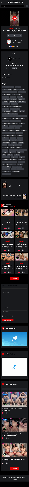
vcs (3, 164)
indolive (17, 130)
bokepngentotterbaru (15, 108)
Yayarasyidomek (16, 171)
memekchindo (5, 147)
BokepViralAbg (5, 120)
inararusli (11, 128)
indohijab (11, 130)
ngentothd (5, 152)
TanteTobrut (13, 161)
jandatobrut (20, 137)
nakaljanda (19, 147)
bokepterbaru (16, 116)
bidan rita (16, 89)
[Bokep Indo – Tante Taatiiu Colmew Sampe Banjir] (14, 399)
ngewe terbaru (12, 152)
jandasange (13, 137)
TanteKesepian (6, 161)
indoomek (5, 132)
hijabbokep (5, 125)
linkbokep (20, 140)
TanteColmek (21, 159)
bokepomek (15, 111)
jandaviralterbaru (12, 140)
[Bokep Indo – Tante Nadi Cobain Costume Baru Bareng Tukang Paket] (7, 234)
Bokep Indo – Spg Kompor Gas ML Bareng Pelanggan (7, 266)
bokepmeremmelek (17, 106)
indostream (11, 132)
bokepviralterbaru (6, 123)
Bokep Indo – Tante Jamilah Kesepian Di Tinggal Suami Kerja (21, 244)
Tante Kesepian (13, 159)
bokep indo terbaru (6, 94)
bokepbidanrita (6, 99)
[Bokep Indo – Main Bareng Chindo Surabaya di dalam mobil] (14, 425)
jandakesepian (6, 135)
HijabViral (5, 128)
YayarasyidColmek (6, 171)
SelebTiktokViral (6, 157)
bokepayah (20, 96)
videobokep (20, 164)
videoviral (14, 169)
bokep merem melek (17, 94)
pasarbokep (10, 154)
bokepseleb (22, 111)
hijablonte (12, 125)
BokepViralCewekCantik (15, 120)
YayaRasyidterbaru (6, 173)
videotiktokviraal (6, 169)
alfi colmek (11, 87)
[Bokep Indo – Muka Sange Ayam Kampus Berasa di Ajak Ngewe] (21, 257)
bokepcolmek (21, 99)
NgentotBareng (13, 149)
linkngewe (14, 142)
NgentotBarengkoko (22, 149)
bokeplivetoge (14, 104)
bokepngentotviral (6, 111)
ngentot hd (5, 149)
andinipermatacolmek (7, 89)
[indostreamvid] (9, 41)
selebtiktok (17, 154)
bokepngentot (5, 108)
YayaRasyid (20, 169)
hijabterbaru (18, 125)
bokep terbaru (5, 96)
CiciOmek (22, 123)
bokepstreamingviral (7, 116)
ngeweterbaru (20, 152)
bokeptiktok (23, 116)
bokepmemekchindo (7, 106)
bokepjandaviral (22, 101)
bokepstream (14, 113)
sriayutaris (22, 157)
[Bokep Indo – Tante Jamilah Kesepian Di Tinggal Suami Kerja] (21, 234)
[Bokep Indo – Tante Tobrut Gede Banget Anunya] (21, 212)
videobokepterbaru (6, 166)
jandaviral (5, 140)
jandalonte (13, 135)
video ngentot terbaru (11, 164)
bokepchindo (13, 99)
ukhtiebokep (21, 161)
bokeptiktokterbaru (6, 118)
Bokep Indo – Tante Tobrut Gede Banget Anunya (21, 222)
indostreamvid (19, 132)
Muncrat (12, 147)
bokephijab (5, 101)
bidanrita (22, 89)
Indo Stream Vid (15, 2)
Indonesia (11, 28)
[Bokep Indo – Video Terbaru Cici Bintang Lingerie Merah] (14, 450)
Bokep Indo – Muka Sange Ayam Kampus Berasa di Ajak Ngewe (22, 266)
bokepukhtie (15, 118)
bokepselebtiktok (6, 113)
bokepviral (22, 118)
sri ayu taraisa (14, 157)
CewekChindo (14, 123)
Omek (4, 154)
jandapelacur (5, 137)
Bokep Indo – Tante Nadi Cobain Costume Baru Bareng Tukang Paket (7, 244)
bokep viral (13, 96)
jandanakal (20, 135)
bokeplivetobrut (6, 104)
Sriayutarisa (5, 159)
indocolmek (5, 130)
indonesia (23, 130)
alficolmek (18, 87)
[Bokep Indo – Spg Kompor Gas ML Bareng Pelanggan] (7, 257)
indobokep (17, 128)
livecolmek (21, 142)
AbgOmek (5, 87)
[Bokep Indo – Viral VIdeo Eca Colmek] (7, 212)
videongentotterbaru (17, 166)
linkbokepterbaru (6, 142)
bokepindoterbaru (13, 101)
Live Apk (8, 217)
